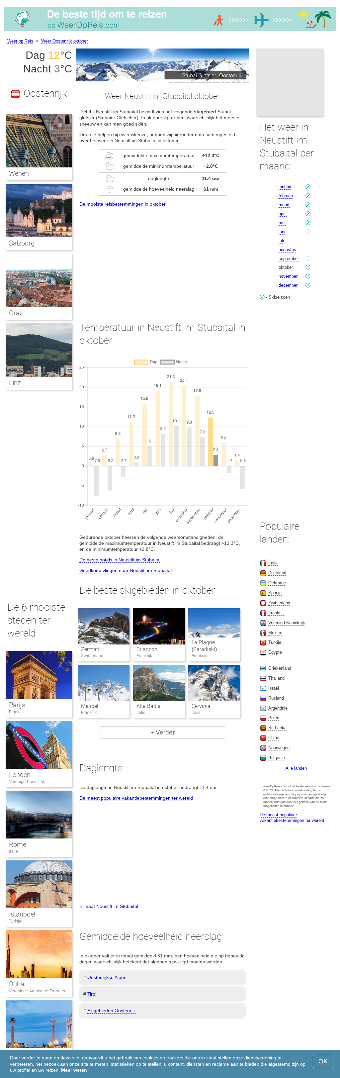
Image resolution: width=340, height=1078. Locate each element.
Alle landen (296, 768)
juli (281, 240)
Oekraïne (277, 582)
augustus (287, 249)
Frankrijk (17, 711)
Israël (273, 688)
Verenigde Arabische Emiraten (37, 990)
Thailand (276, 678)
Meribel (89, 706)
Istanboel (22, 914)
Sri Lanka (277, 727)
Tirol (91, 994)
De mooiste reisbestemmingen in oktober (122, 204)
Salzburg (22, 243)
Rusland (276, 698)
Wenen (19, 173)
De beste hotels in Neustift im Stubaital (119, 559)
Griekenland (279, 668)
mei (282, 222)
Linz (15, 383)
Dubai (17, 984)
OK (323, 1061)
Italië (13, 851)
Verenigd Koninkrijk (27, 781)
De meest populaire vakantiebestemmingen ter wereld (136, 798)
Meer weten (74, 1070)
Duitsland (277, 572)
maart (284, 204)
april (283, 213)
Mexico (275, 632)
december (288, 285)
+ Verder (162, 732)
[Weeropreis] (170, 31)
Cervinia (201, 706)
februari (286, 195)
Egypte (275, 652)
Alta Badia (148, 706)
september (289, 258)
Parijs (17, 705)
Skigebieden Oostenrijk (111, 1010)
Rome (17, 844)
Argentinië (278, 708)
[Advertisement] (162, 258)
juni (282, 231)
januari (285, 186)
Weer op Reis (20, 41)
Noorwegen (279, 747)
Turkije (15, 921)
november (288, 276)
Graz (16, 313)
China (273, 737)
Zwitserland (279, 602)
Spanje (275, 592)
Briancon (146, 649)
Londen (20, 775)
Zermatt (90, 649)
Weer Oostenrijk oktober (64, 41)
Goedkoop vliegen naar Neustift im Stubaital (125, 570)
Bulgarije (276, 757)
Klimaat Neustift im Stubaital (108, 906)
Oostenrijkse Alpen (107, 977)
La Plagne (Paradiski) (204, 645)
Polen (273, 717)
